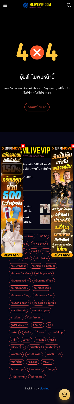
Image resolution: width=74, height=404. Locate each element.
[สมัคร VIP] (64, 394)
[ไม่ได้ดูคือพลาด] (45, 208)
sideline (45, 388)
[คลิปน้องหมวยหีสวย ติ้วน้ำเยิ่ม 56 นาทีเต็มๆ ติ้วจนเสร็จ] (45, 219)
